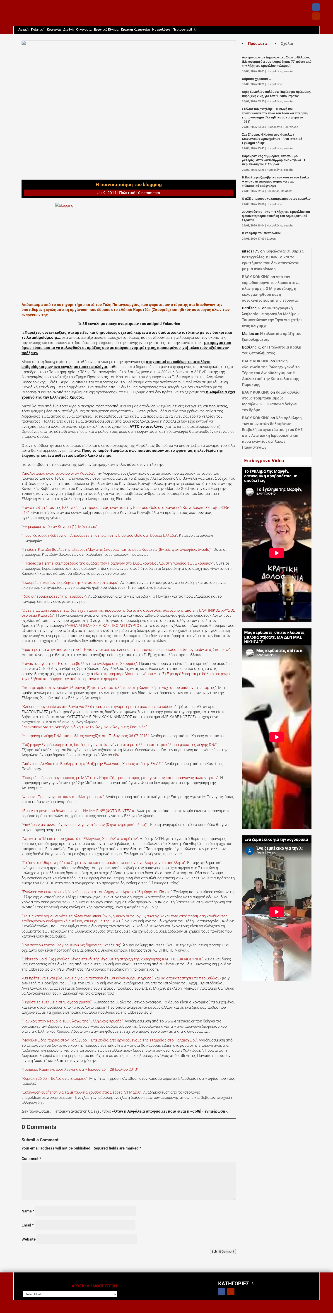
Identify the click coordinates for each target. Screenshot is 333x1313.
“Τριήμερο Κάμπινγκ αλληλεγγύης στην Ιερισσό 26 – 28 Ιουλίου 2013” (80, 1069)
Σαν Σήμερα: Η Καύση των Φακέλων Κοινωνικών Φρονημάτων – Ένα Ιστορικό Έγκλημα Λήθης (272, 139)
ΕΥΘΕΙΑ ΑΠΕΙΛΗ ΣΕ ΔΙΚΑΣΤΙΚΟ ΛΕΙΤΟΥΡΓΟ (101, 625)
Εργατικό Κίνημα (106, 29)
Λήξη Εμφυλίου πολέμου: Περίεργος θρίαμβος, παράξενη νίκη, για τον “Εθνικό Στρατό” (276, 94)
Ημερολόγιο (161, 29)
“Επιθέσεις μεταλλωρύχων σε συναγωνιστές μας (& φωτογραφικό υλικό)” (85, 824)
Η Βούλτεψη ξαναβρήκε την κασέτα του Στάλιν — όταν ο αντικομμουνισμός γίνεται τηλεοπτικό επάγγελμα (275, 182)
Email (28, 1225)
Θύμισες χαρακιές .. (256, 79)
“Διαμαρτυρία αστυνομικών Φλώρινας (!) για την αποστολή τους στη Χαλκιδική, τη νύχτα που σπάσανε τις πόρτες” (119, 687)
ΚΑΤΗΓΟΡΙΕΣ (233, 1283)
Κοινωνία (54, 29)
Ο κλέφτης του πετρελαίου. (262, 233)
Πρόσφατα (257, 43)
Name (28, 1211)
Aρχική (23, 29)
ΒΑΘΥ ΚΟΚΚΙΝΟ (256, 276)
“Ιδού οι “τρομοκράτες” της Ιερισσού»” (54, 596)
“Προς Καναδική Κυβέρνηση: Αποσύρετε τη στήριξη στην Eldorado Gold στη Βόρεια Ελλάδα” (99, 535)
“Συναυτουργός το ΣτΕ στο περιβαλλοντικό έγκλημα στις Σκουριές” (79, 663)
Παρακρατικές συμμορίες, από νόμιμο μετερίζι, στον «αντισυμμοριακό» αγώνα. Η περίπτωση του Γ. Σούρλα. (273, 160)
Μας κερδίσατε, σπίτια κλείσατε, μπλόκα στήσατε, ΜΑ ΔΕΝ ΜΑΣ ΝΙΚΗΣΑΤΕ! (274, 637)
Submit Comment (223, 1251)
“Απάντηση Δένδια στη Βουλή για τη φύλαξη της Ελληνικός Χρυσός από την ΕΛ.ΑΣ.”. (93, 763)
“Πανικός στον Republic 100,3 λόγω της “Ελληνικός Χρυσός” (72, 1021)
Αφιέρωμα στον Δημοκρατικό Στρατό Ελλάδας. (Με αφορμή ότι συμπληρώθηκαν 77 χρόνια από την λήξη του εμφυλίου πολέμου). (276, 61)
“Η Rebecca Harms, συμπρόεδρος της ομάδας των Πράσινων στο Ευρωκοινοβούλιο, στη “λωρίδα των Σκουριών (117, 563)
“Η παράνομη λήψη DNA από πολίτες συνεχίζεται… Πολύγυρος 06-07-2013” (85, 735)
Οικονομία (84, 29)
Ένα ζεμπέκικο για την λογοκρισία (276, 839)
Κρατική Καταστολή (135, 29)
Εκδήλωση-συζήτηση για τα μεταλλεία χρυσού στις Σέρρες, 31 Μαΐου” (82, 1092)
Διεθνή (68, 29)
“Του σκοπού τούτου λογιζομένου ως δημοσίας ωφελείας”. (72, 945)
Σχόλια (287, 43)
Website (29, 1239)
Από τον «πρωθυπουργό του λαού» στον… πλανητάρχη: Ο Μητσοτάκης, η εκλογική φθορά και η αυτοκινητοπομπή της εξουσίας (271, 288)
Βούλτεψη (273, 191)
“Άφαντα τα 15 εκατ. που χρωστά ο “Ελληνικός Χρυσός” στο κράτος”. (80, 838)
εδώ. (117, 755)
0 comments (149, 192)
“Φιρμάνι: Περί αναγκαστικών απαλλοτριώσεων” (63, 796)
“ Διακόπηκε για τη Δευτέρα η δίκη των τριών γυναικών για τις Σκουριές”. (85, 727)
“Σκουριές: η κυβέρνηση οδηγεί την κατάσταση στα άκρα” (70, 582)
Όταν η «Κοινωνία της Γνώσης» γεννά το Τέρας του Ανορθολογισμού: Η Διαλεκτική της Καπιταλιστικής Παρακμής (271, 373)
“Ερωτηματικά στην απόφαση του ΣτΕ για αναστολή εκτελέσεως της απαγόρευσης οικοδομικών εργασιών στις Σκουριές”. (126, 649)
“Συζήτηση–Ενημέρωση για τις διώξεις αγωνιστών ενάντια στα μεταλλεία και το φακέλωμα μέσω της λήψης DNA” (119, 744)
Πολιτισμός (290, 127)
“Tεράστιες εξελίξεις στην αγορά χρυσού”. (57, 1002)
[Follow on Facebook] (316, 7)
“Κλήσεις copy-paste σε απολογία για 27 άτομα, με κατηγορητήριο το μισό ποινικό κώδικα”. (99, 706)
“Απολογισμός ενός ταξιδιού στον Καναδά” (58, 473)
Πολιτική (37, 29)
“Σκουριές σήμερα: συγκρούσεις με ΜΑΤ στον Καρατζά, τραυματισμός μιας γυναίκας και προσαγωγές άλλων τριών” (120, 777)
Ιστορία (288, 71)
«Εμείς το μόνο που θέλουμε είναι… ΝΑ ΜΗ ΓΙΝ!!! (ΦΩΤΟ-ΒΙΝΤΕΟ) (77, 810)
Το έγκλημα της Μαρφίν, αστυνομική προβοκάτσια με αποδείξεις (270, 476)
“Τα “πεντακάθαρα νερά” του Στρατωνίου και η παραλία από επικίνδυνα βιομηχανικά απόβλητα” (103, 862)
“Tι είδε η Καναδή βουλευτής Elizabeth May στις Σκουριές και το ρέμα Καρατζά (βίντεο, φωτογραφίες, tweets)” (117, 549)
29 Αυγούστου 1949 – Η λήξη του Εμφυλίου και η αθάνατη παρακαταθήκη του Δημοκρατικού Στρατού (276, 216)
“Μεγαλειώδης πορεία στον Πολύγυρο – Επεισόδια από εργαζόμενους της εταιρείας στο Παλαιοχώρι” (109, 1040)
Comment (31, 1158)
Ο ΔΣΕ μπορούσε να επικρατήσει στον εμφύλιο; (276, 199)
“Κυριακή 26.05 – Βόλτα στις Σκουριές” (54, 1078)
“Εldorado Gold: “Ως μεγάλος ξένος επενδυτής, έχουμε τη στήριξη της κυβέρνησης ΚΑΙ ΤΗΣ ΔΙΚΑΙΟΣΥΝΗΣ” (112, 959)
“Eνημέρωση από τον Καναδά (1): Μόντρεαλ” (59, 526)
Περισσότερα (182, 29)
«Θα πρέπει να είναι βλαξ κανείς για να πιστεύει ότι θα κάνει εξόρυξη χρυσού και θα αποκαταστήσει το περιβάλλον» (122, 978)
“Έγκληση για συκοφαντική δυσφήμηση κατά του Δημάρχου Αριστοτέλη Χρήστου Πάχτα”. (97, 892)
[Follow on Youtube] (316, 16)
